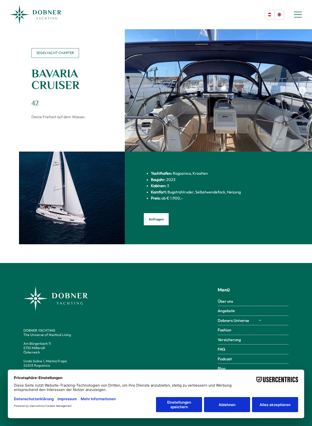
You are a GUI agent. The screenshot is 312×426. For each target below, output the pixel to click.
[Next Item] (302, 90)
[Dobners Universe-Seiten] (260, 320)
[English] (279, 14)
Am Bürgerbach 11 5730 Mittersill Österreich (37, 347)
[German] (269, 14)
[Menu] (298, 14)
